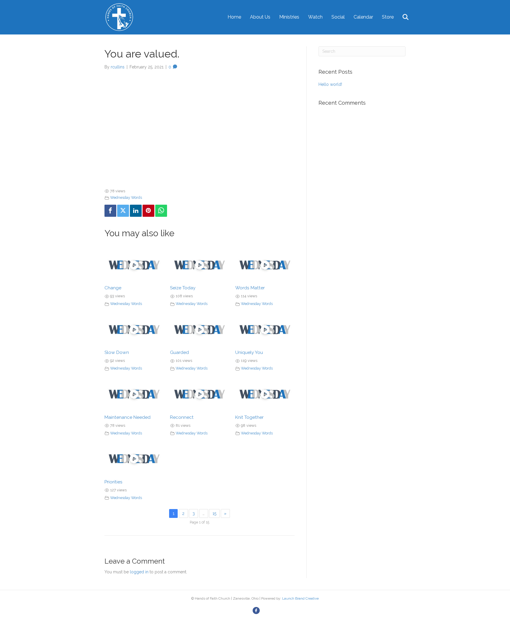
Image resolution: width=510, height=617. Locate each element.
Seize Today (182, 288)
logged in (139, 572)
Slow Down (116, 352)
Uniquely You (249, 352)
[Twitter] (123, 211)
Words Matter (250, 288)
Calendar (363, 17)
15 (214, 513)
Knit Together (249, 417)
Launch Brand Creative (300, 598)
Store (388, 17)
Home (234, 17)
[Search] (402, 17)
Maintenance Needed (127, 417)
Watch (315, 17)
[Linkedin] (136, 211)
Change (112, 288)
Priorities (113, 482)
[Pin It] (148, 211)
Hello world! (330, 84)
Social (338, 17)
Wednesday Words (126, 197)
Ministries (289, 17)
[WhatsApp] (161, 211)
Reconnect (182, 417)
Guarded (179, 352)
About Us (260, 17)
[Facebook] (110, 211)
